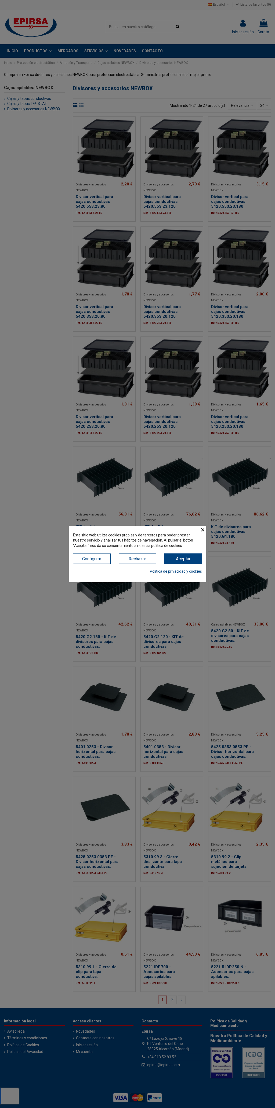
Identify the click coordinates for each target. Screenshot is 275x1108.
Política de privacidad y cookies (176, 571)
